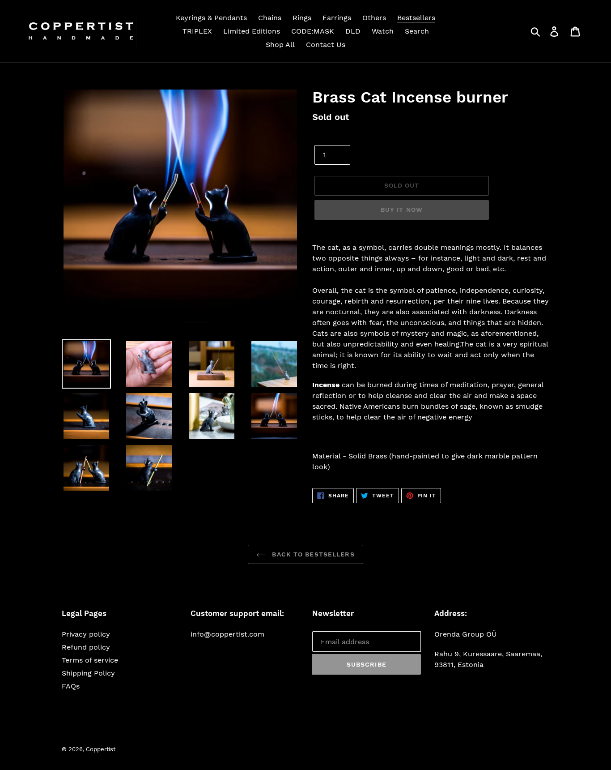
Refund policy (86, 647)
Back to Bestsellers (312, 554)
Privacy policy (86, 634)
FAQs (71, 686)
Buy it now (402, 209)
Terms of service (90, 660)
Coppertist (100, 749)
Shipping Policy (88, 673)
